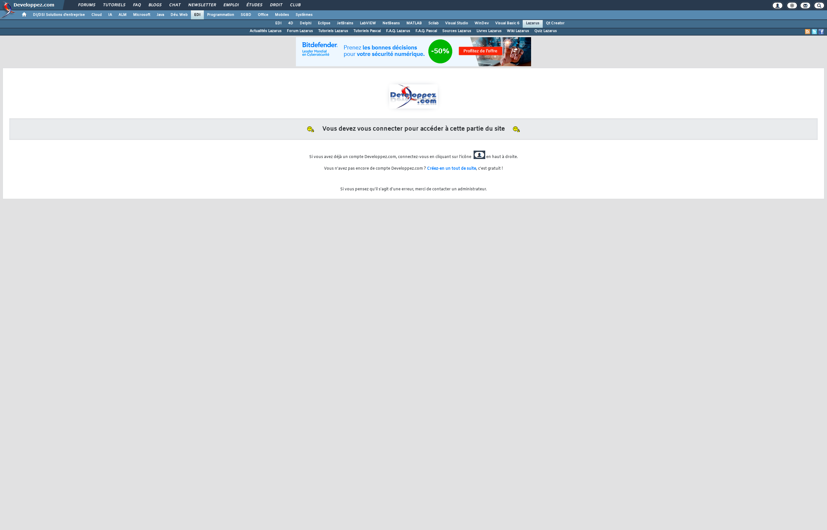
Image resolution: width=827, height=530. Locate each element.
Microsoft (141, 15)
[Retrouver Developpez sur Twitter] (814, 31)
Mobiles (282, 15)
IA (110, 15)
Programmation (220, 15)
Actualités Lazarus (266, 31)
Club (295, 5)
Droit (276, 5)
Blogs (155, 5)
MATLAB (414, 23)
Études (254, 5)
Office (263, 15)
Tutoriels (114, 5)
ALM (123, 15)
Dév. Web (179, 15)
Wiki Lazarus (518, 31)
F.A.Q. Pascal (426, 31)
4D (290, 23)
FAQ (136, 5)
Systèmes (304, 15)
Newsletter (201, 5)
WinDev (482, 23)
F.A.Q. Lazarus (398, 31)
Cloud (96, 15)
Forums (86, 5)
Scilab (433, 23)
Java (160, 15)
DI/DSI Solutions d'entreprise (59, 15)
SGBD (246, 15)
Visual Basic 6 (507, 23)
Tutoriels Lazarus (333, 31)
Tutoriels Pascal (367, 31)
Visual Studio (456, 23)
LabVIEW (368, 23)
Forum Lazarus (300, 31)
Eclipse (324, 23)
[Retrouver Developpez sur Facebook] (821, 31)
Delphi (305, 23)
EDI (197, 15)
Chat (174, 5)
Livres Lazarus (489, 31)
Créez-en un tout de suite (451, 168)
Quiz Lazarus (545, 31)
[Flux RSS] (807, 31)
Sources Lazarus (456, 31)
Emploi (231, 5)
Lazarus (532, 23)
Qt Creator (555, 23)
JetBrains (345, 23)
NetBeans (391, 23)
